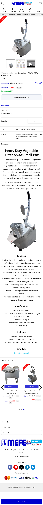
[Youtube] (15, 467)
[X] (21, 467)
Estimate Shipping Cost (21, 97)
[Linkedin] (27, 467)
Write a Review (5, 105)
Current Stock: (6, 114)
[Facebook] (10, 467)
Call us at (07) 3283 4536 (21, 457)
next (40, 387)
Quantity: (4, 121)
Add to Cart (10, 386)
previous (2, 387)
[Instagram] (33, 467)
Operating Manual (21, 353)
